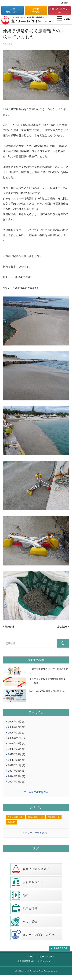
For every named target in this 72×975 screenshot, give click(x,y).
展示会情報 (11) (35, 817)
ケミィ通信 (7, 44)
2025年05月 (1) (16, 748)
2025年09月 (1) (16, 743)
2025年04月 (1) (16, 754)
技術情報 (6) (53, 817)
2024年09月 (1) (16, 776)
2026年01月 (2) (16, 732)
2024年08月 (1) (16, 781)
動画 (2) (11, 822)
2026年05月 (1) (16, 721)
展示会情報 (30, 908)
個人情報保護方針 (25, 961)
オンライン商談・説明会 (38, 934)
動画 (26, 895)
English (64, 3)
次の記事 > (63, 626)
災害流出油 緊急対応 (36, 869)
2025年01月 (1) (16, 765)
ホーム (31, 956)
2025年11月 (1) (16, 738)
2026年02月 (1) (16, 727)
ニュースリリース (46, 956)
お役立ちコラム (33, 882)
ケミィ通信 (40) (15, 817)
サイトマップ (44, 961)
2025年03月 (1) (16, 760)
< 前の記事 (9, 626)
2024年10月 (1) (16, 770)
